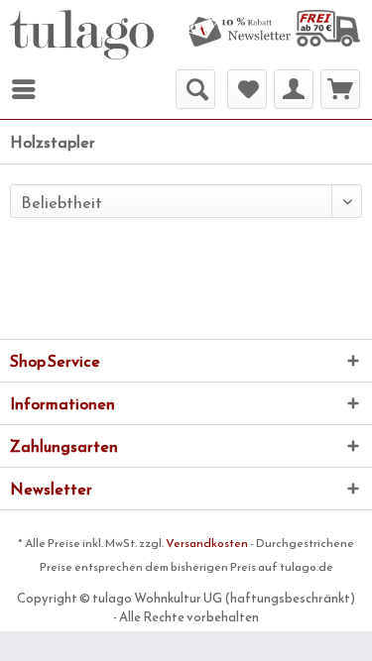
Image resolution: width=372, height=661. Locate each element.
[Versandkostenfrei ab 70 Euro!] (328, 28)
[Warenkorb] (340, 89)
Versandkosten (207, 543)
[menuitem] (239, 32)
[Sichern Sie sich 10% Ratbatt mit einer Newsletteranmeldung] (239, 32)
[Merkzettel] (247, 89)
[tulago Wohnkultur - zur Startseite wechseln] (82, 34)
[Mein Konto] (293, 89)
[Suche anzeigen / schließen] (195, 89)
